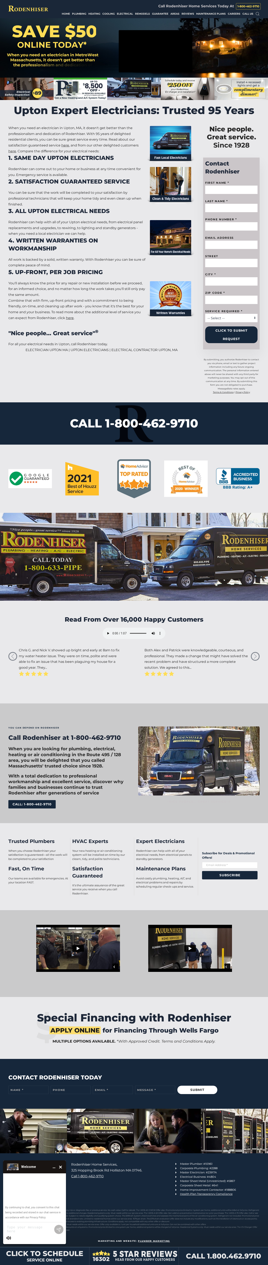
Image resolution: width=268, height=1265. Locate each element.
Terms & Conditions (223, 392)
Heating (94, 13)
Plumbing (79, 13)
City (210, 274)
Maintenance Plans (211, 13)
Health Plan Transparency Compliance (206, 1194)
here (65, 145)
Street (211, 256)
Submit (197, 1090)
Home (66, 13)
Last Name (216, 201)
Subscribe (229, 875)
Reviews (188, 13)
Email (101, 1090)
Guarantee (160, 13)
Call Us (247, 13)
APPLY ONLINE (75, 1030)
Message (146, 1090)
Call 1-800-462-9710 (87, 1176)
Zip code (215, 292)
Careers (234, 13)
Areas (174, 13)
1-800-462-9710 (248, 6)
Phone (59, 1090)
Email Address (219, 237)
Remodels (142, 13)
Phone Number (221, 219)
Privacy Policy (243, 392)
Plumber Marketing (154, 1241)
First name (217, 182)
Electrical (125, 13)
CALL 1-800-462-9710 (134, 423)
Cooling (108, 13)
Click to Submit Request (231, 334)
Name (16, 1090)
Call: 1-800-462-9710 (32, 804)
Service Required (224, 311)
